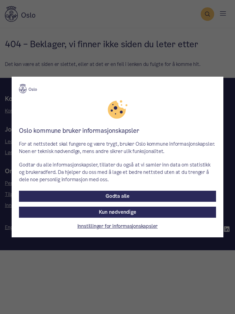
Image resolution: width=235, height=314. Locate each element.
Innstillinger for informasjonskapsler (117, 226)
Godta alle (117, 196)
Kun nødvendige (117, 212)
